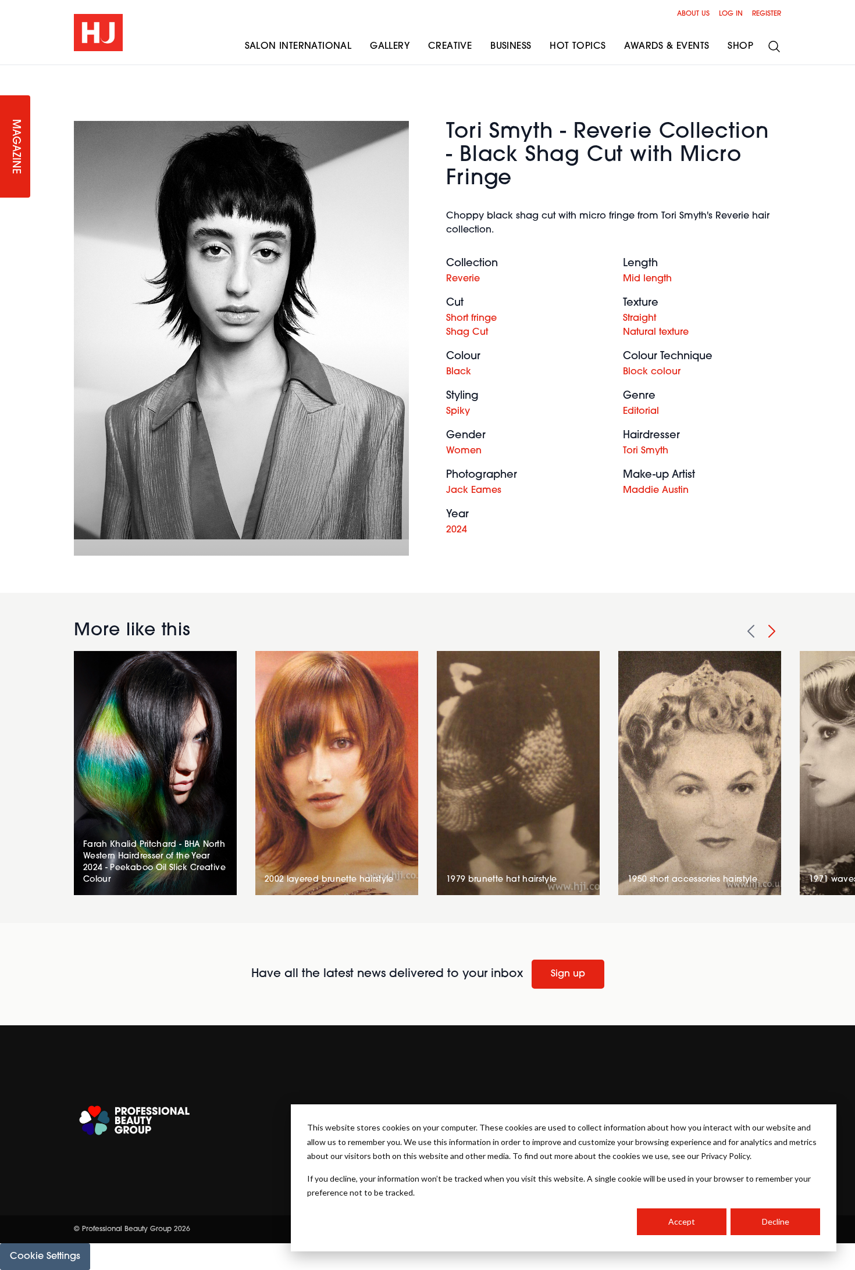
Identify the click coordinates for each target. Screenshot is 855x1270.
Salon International (298, 46)
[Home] (98, 32)
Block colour (652, 372)
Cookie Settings (45, 1256)
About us (693, 13)
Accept (681, 1221)
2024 (456, 530)
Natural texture (656, 332)
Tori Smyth (645, 451)
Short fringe (471, 318)
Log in (731, 13)
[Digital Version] (9, 72)
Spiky (458, 411)
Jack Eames (473, 490)
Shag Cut (467, 332)
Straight (639, 318)
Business (510, 46)
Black (458, 372)
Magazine (15, 146)
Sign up (568, 974)
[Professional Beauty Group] (134, 1120)
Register (766, 13)
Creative (450, 46)
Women (464, 451)
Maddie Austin (656, 490)
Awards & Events (666, 46)
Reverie (463, 279)
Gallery (389, 46)
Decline (775, 1221)
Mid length (647, 279)
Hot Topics (577, 46)
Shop (740, 46)
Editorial (641, 411)
